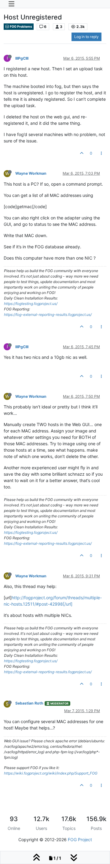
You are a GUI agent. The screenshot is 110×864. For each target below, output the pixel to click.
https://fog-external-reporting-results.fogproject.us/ (48, 314)
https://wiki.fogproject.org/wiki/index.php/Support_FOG (50, 773)
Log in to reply (86, 36)
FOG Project (80, 839)
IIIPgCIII (21, 58)
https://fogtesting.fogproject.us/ (30, 303)
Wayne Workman (30, 173)
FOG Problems (20, 27)
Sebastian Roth (29, 703)
